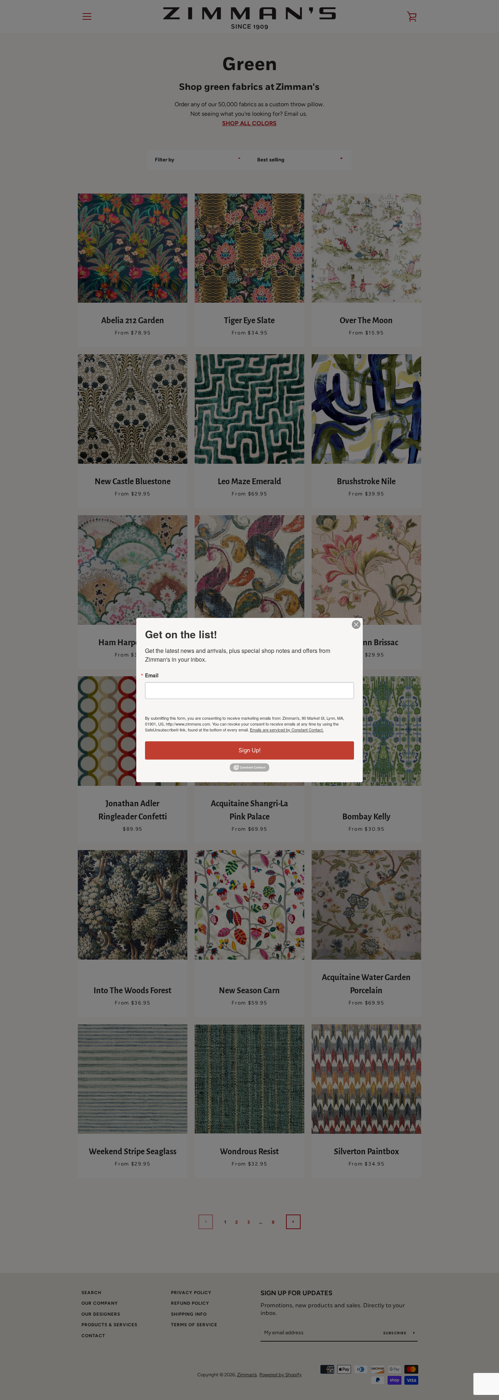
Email (152, 675)
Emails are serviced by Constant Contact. (287, 729)
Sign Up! (250, 750)
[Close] (356, 624)
